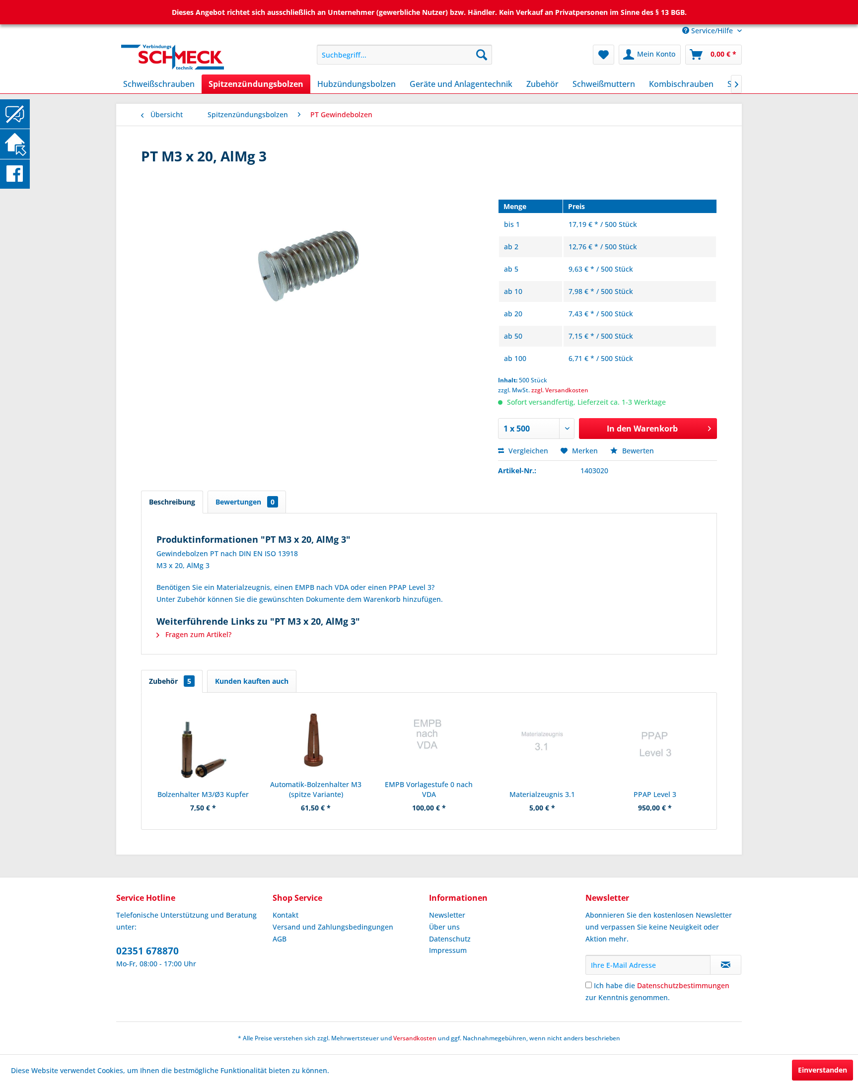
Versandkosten (414, 1038)
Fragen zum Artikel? (197, 634)
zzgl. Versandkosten (559, 390)
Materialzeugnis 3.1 (542, 794)
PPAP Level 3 (655, 794)
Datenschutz (450, 938)
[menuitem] (404, 55)
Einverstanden (822, 1070)
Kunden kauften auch (251, 681)
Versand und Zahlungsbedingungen (333, 927)
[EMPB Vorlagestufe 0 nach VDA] (429, 740)
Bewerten (637, 450)
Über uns (444, 927)
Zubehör (170, 681)
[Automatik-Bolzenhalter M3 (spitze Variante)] (316, 740)
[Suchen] (481, 55)
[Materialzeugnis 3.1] (542, 750)
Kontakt (285, 915)
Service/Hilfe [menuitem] (712, 30)
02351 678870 (147, 950)
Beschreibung (172, 502)
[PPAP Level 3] (655, 750)
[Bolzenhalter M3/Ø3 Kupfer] (203, 750)
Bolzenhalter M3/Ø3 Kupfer (203, 794)
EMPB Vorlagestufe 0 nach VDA (429, 789)
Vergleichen (527, 450)
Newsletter (447, 915)
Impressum (448, 950)
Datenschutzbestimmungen (683, 985)
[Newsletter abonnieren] (725, 965)
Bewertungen (245, 502)
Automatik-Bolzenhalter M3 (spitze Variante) (315, 789)
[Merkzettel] (603, 55)
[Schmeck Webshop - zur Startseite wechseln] (196, 57)
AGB (279, 938)
